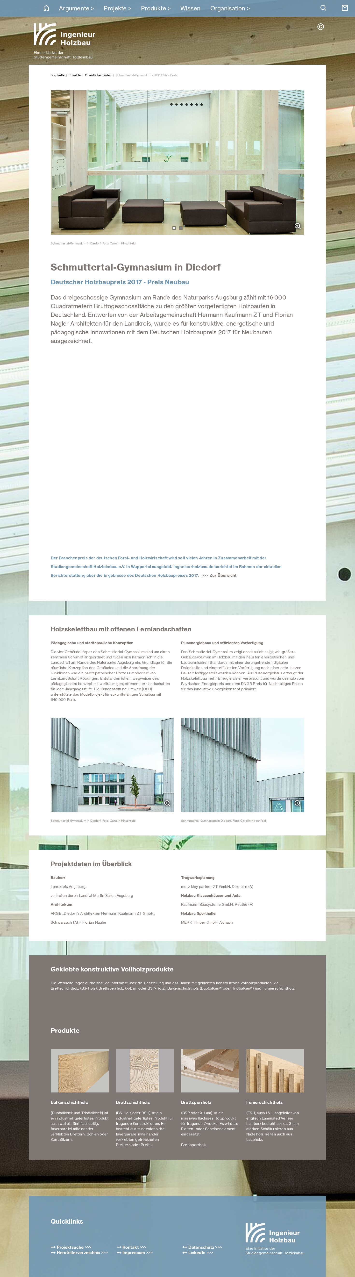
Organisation (227, 8)
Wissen (190, 8)
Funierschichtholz (264, 1102)
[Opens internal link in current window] (177, 451)
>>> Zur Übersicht (219, 575)
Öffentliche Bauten (98, 75)
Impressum (133, 1252)
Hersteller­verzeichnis (78, 1252)
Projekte (115, 8)
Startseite (57, 75)
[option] (177, 168)
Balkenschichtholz (69, 1102)
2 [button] (181, 228)
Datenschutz (201, 1247)
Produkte (153, 8)
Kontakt (130, 1247)
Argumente (74, 8)
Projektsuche (70, 1247)
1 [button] (174, 228)
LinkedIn (197, 1252)
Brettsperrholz (196, 1102)
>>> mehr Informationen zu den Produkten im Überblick (100, 997)
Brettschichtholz (133, 1102)
